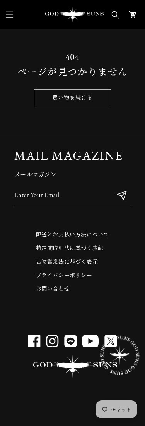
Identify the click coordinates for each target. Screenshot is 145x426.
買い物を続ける (72, 98)
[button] (9, 14)
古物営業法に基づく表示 (67, 262)
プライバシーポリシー (64, 276)
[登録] (122, 195)
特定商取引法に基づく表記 (70, 249)
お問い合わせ (53, 289)
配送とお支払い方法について (72, 235)
